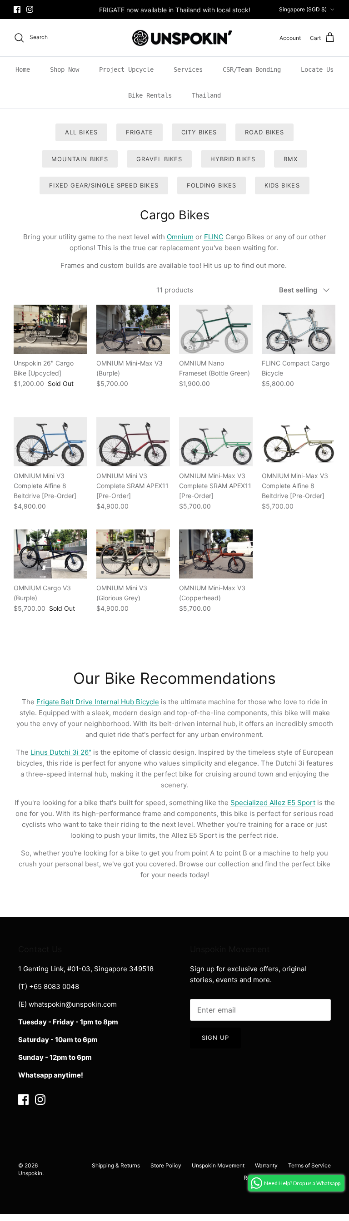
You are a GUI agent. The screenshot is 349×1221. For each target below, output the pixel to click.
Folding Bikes (212, 185)
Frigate (139, 132)
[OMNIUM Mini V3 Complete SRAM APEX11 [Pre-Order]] (133, 441)
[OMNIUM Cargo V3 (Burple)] (50, 553)
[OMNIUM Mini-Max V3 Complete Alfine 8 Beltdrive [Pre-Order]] (298, 441)
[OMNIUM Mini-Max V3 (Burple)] (133, 329)
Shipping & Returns (116, 1165)
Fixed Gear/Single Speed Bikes (103, 185)
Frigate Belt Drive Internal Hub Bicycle (97, 701)
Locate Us (317, 69)
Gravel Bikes (159, 159)
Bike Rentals (150, 95)
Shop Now (64, 69)
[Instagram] (29, 9)
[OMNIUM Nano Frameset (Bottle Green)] (216, 329)
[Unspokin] (175, 38)
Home (22, 69)
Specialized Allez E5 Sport (272, 802)
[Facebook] (17, 9)
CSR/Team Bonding (252, 69)
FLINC (214, 236)
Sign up (215, 1037)
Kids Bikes (281, 185)
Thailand (206, 95)
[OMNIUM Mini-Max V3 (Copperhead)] (216, 553)
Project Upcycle (126, 69)
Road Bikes (264, 132)
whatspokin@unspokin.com (73, 1004)
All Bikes (81, 132)
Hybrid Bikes (232, 159)
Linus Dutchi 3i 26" (60, 752)
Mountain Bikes (79, 159)
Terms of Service (309, 1165)
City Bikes (199, 132)
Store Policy (165, 1165)
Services (188, 69)
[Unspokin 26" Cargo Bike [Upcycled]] (50, 329)
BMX (291, 159)
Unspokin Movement (218, 1165)
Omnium (180, 236)
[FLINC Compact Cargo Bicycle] (298, 329)
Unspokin (30, 1173)
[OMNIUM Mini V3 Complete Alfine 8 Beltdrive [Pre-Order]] (50, 441)
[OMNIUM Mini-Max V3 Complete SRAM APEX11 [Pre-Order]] (216, 441)
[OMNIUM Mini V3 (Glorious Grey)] (133, 553)
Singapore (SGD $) (303, 9)
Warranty (266, 1165)
